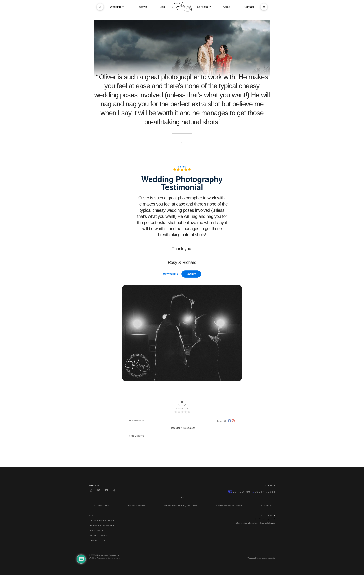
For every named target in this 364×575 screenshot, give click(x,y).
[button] (100, 6)
